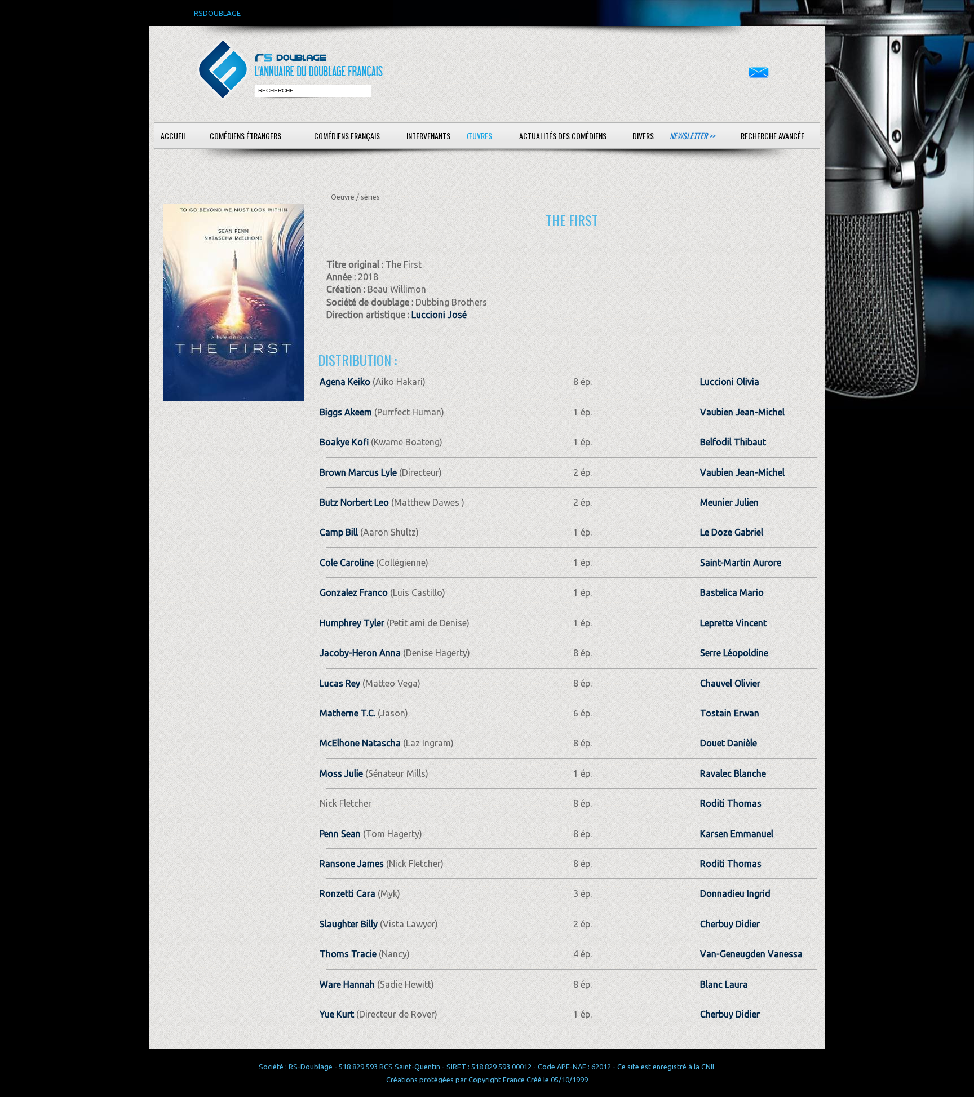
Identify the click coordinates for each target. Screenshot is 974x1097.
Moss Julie (341, 773)
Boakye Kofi (344, 442)
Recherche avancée (772, 135)
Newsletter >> (692, 135)
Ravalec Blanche (733, 773)
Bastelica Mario (732, 592)
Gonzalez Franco (354, 592)
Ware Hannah (347, 984)
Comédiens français (347, 135)
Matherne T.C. (347, 713)
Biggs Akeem (346, 412)
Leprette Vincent (733, 623)
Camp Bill (339, 532)
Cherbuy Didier (730, 924)
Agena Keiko (345, 382)
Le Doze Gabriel (731, 532)
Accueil (174, 135)
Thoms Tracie (348, 954)
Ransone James (352, 864)
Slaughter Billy (349, 924)
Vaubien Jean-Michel (742, 412)
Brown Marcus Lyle (358, 472)
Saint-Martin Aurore (740, 563)
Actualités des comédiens (562, 135)
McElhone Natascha (360, 743)
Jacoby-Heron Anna (360, 653)
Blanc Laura (724, 984)
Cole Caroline (347, 563)
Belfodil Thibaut (733, 442)
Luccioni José (439, 314)
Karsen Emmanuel (736, 834)
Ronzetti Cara (347, 893)
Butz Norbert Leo (354, 502)
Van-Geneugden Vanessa (751, 954)
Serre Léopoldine (734, 653)
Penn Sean (340, 834)
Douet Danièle (728, 743)
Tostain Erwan (729, 713)
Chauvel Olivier (730, 683)
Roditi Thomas (731, 803)
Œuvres (479, 135)
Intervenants (428, 135)
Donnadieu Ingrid (735, 893)
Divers (643, 135)
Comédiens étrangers (245, 135)
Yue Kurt (337, 1014)
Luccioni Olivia (729, 382)
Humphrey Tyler (352, 623)
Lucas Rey (340, 683)
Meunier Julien (729, 502)
